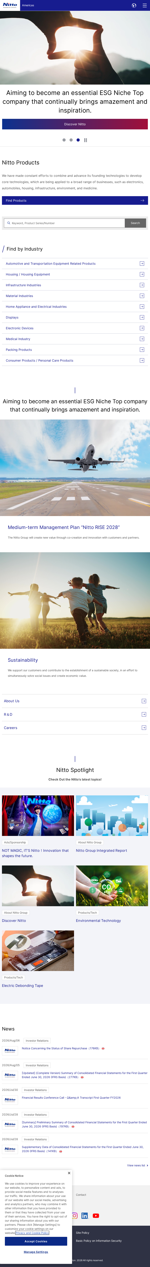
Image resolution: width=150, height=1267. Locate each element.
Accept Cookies (36, 1241)
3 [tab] (78, 140)
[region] (36, 1217)
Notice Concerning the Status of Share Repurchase (61, 1048)
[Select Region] (134, 5)
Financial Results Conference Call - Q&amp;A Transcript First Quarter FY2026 (71, 1097)
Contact (81, 1194)
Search (135, 223)
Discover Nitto (75, 124)
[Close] (69, 1173)
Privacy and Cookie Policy (32, 1233)
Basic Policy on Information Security (99, 1240)
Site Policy (82, 1232)
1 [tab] (64, 140)
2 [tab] (71, 140)
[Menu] (144, 5)
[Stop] (86, 140)
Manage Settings (36, 1251)
